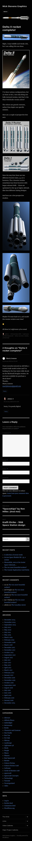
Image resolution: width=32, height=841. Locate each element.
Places (6, 753)
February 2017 (9, 673)
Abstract (7, 718)
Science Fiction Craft (11, 765)
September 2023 (10, 625)
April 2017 (7, 667)
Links (4, 821)
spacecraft (7, 773)
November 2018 (9, 642)
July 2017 (7, 660)
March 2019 (8, 637)
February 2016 (9, 698)
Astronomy (8, 725)
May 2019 (7, 635)
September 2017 (10, 655)
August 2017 (8, 657)
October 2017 (8, 652)
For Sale (7, 738)
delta (16, 336)
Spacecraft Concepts (11, 776)
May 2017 (7, 665)
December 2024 (9, 620)
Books (6, 728)
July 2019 (7, 632)
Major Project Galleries (10, 830)
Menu (5, 11)
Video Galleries (7, 825)
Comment (6, 433)
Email (5, 469)
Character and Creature (12, 730)
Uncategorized (9, 783)
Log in (6, 800)
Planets (7, 755)
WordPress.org (9, 808)
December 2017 (9, 647)
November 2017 (9, 650)
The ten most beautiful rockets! (15, 567)
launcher (21, 336)
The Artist (5, 817)
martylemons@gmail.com (11, 386)
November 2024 (10, 622)
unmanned (5, 337)
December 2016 (9, 678)
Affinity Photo (9, 720)
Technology (8, 778)
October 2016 (9, 683)
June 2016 (7, 693)
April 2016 (7, 695)
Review (6, 760)
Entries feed (8, 803)
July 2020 (7, 627)
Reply (4, 391)
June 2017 (7, 662)
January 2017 (8, 675)
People (6, 750)
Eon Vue (7, 735)
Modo (6, 748)
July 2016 (7, 690)
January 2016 (8, 700)
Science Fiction (9, 763)
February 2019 (9, 640)
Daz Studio (8, 733)
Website (5, 478)
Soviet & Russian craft (12, 771)
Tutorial (7, 781)
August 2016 (8, 688)
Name (5, 460)
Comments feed (9, 806)
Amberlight (8, 723)
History (7, 740)
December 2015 (9, 703)
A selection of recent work (13, 555)
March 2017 (8, 670)
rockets (26, 336)
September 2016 (10, 685)
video (6, 786)
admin (7, 334)
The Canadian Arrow (18, 605)
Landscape (8, 743)
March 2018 (8, 645)
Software (7, 768)
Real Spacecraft (8, 336)
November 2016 (9, 680)
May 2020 (7, 630)
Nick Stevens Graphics (14, 6)
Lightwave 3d (9, 745)
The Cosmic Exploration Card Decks (16, 570)
